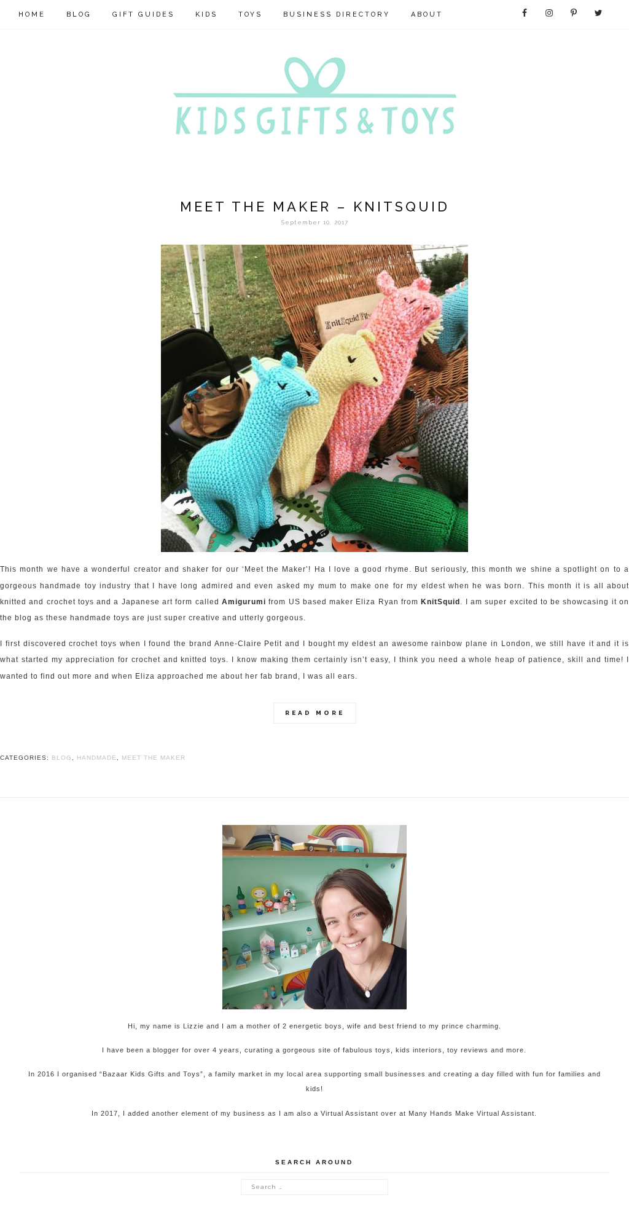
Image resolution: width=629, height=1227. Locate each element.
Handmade (97, 757)
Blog (79, 14)
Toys (250, 14)
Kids (206, 14)
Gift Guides (143, 14)
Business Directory (336, 14)
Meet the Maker (154, 757)
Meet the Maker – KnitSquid (315, 207)
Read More (315, 712)
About (427, 14)
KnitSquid (440, 602)
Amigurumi (244, 602)
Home (31, 14)
